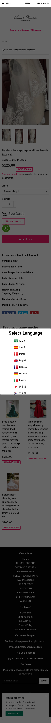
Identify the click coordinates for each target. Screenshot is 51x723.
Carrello (45, 3)
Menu (8, 3)
